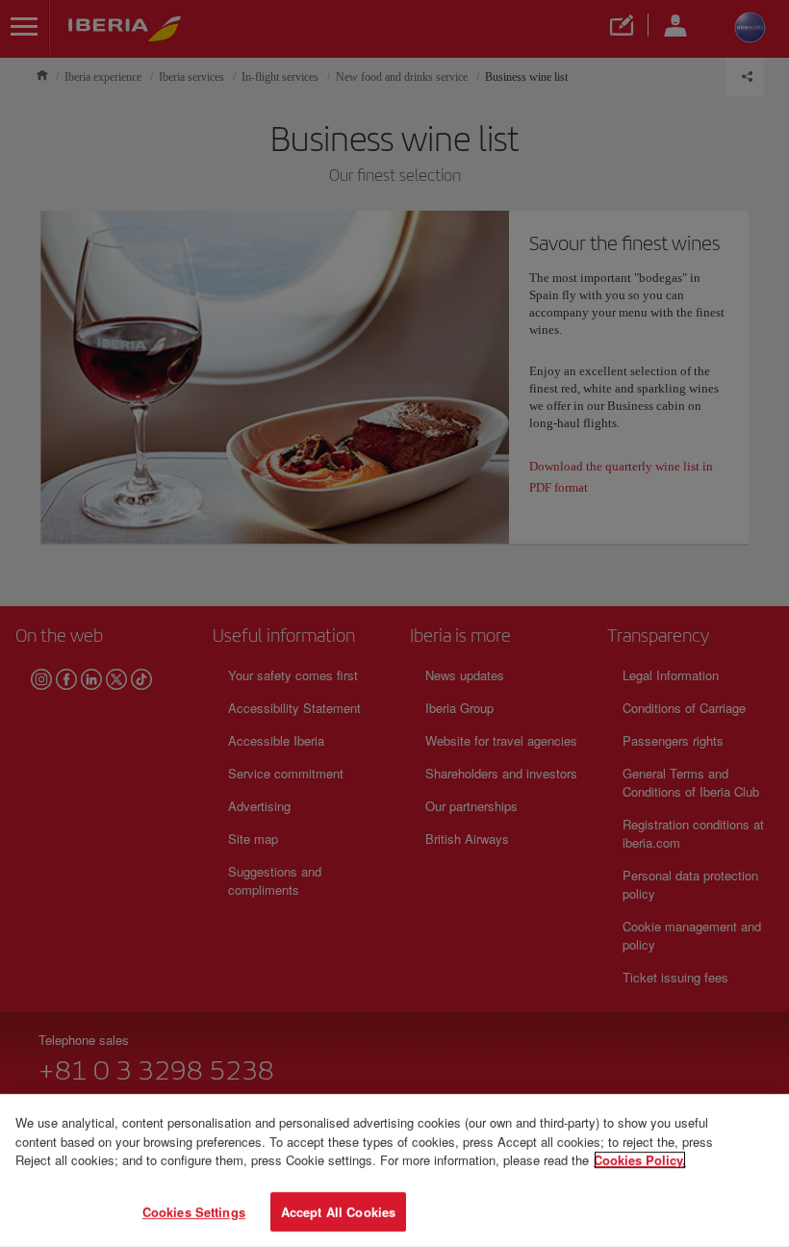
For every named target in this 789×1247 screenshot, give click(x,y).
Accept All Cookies (338, 1211)
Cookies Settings (193, 1211)
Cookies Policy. (640, 1160)
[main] (394, 1170)
